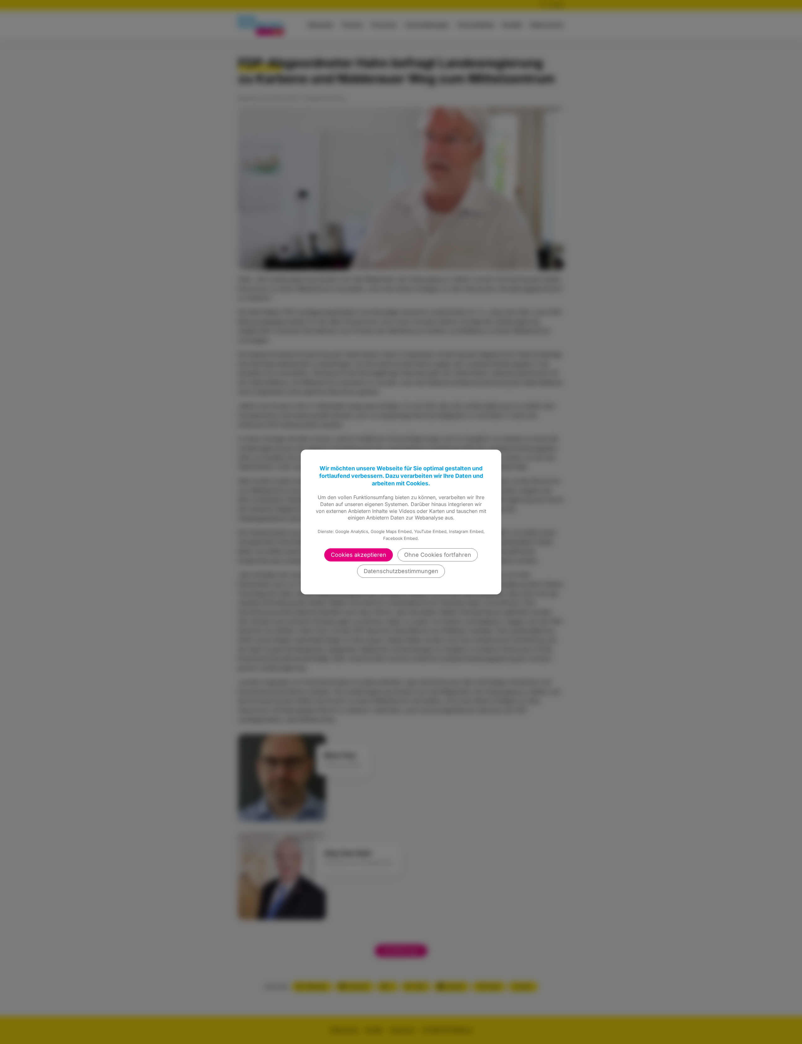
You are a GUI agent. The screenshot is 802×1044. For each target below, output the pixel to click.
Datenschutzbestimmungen (401, 571)
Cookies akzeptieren (358, 554)
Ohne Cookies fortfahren (437, 554)
